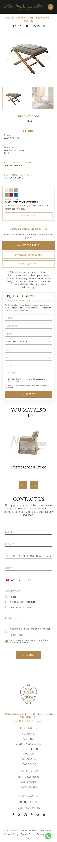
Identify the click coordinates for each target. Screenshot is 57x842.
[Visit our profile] (13, 814)
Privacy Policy (14, 381)
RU (25, 802)
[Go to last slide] (23, 485)
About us (28, 754)
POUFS (28, 20)
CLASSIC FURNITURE (19, 17)
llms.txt (28, 838)
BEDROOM (42, 17)
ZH (31, 802)
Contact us (28, 759)
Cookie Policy (28, 834)
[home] (23, 7)
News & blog (28, 764)
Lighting (28, 738)
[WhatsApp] (48, 836)
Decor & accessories (28, 744)
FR (20, 802)
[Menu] (50, 7)
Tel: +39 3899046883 (28, 776)
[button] (13, 98)
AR (36, 802)
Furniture (28, 733)
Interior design (28, 749)
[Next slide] (34, 485)
